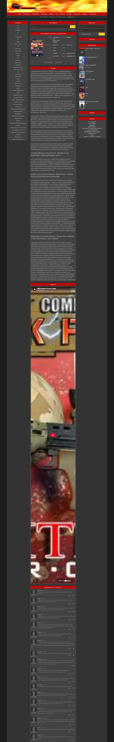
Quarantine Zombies (18, 97)
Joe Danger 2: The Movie (18, 130)
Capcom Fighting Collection (18, 99)
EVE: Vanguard (92, 122)
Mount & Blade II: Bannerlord (92, 48)
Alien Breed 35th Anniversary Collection (92, 128)
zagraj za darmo (18, 83)
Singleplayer (18, 65)
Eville (86, 93)
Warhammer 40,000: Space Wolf (18, 109)
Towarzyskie (92, 14)
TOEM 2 (92, 135)
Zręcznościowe (18, 51)
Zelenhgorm (18, 134)
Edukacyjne (44, 14)
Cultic (86, 87)
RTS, (54, 39)
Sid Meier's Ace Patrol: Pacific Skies (18, 127)
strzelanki (18, 53)
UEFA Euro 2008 (18, 102)
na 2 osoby (18, 74)
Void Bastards (18, 113)
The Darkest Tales (90, 79)
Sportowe (62, 14)
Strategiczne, (56, 37)
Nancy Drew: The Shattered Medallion (18, 123)
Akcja (19, 14)
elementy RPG (18, 86)
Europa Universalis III (18, 95)
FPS (18, 72)
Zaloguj (102, 34)
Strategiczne (26, 14)
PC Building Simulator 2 (91, 57)
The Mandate (18, 106)
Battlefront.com (71, 53)
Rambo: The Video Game (18, 139)
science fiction (18, 44)
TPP (18, 39)
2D (18, 34)
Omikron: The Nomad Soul (18, 116)
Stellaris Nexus (18, 137)
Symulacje (18, 60)
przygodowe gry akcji (18, 67)
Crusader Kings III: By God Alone (92, 131)
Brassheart (18, 125)
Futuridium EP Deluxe (18, 104)
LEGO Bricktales (89, 71)
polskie (18, 79)
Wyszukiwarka (52, 17)
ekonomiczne (18, 62)
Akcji (18, 27)
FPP (18, 32)
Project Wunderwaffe (90, 65)
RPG (57, 14)
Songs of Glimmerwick (92, 130)
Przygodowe (35, 14)
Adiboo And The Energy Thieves (18, 132)
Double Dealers (92, 127)
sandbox (18, 93)
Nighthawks (92, 125)
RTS (18, 58)
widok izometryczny (18, 69)
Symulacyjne (76, 14)
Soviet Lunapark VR (18, 111)
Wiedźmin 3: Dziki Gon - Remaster (92, 136)
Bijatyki (51, 14)
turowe (18, 55)
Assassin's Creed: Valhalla (91, 101)
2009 (57, 56)
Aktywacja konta (61, 17)
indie (18, 25)
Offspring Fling (18, 118)
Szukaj (72, 26)
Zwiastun (53, 284)
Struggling (18, 120)
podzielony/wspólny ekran (18, 90)
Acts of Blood (92, 123)
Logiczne (84, 14)
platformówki (18, 76)
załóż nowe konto (86, 34)
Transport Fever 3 (92, 133)
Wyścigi (69, 14)
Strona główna (43, 17)
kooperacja (18, 48)
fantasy (18, 41)
